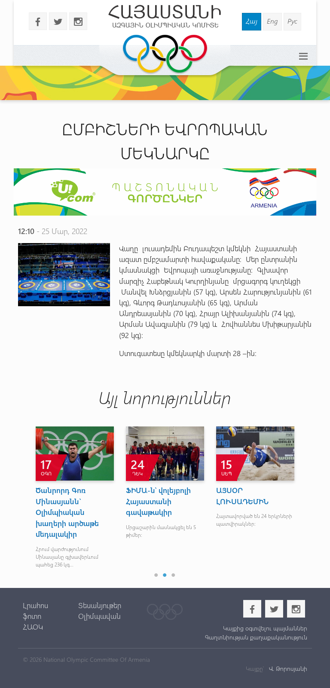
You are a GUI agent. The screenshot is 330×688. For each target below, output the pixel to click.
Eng (272, 20)
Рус (292, 20)
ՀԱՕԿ (33, 626)
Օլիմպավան (99, 616)
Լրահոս (35, 605)
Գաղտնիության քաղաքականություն (256, 637)
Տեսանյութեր (99, 605)
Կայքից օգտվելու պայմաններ (265, 628)
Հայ (251, 20)
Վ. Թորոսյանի (287, 668)
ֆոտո (32, 616)
